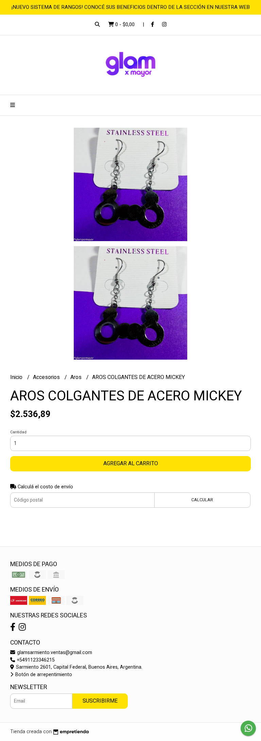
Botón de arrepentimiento (43, 674)
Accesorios (47, 377)
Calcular (202, 500)
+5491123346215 (35, 660)
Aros (76, 377)
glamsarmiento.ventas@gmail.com (54, 652)
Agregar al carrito (130, 463)
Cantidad (18, 432)
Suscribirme (100, 701)
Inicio (17, 377)
